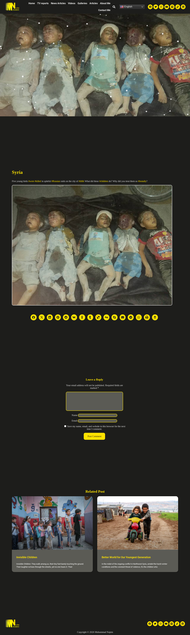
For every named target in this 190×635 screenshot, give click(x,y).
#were (31, 181)
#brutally (142, 181)
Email (74, 420)
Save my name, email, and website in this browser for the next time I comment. (96, 427)
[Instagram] (161, 6)
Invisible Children (26, 557)
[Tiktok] (177, 6)
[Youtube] (166, 6)
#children (103, 181)
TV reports (43, 3)
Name (74, 415)
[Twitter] (155, 6)
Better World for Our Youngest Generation (126, 557)
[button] (114, 6)
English (128, 6)
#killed (38, 181)
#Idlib (81, 181)
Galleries (82, 3)
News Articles (58, 3)
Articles (94, 3)
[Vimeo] (172, 6)
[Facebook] (150, 6)
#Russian (56, 181)
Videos (71, 3)
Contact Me (104, 10)
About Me (105, 3)
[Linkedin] (183, 6)
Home (31, 3)
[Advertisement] (95, 138)
